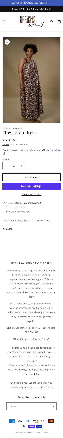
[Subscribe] (52, 406)
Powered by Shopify (42, 432)
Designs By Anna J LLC (27, 432)
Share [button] (9, 228)
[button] (4, 21)
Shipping (5, 144)
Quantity (6, 159)
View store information (18, 211)
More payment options (32, 194)
